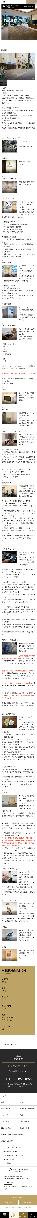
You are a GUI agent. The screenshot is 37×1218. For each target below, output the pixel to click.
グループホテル (18, 1198)
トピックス (5, 1121)
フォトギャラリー (7, 1115)
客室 (2, 1102)
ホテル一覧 (9, 1202)
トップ (3, 1096)
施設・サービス (6, 1109)
